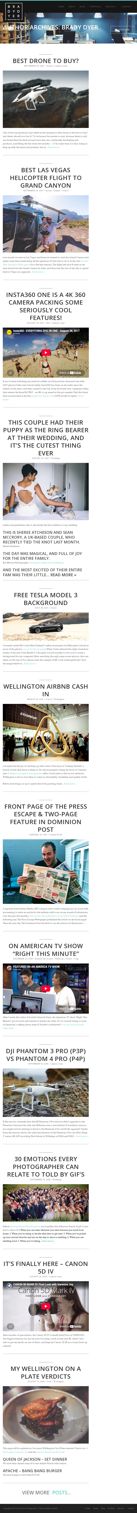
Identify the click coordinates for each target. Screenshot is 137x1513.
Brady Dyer (80, 27)
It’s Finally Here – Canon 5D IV (45, 1267)
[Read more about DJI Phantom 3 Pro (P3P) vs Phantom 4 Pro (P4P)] (46, 1092)
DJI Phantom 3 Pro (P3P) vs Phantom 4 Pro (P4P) (46, 1055)
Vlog (76, 959)
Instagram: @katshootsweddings (47, 562)
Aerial (49, 66)
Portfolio (95, 6)
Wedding (55, 458)
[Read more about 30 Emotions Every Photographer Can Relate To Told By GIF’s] (46, 1203)
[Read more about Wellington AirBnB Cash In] (46, 732)
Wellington (59, 699)
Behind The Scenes (44, 959)
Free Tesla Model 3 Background (46, 599)
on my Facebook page (34, 649)
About (71, 6)
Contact (126, 6)
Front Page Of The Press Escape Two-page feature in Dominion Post (45, 818)
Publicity (59, 959)
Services (110, 6)
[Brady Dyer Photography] (13, 11)
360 (48, 323)
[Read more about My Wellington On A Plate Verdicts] (46, 1414)
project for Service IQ (42, 396)
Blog (82, 6)
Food (49, 1382)
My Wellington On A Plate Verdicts (46, 1372)
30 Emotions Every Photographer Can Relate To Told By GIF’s (46, 1166)
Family (57, 191)
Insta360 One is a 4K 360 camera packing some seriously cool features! (45, 306)
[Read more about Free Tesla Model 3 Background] (46, 627)
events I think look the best (50, 1452)
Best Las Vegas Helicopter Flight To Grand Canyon (46, 177)
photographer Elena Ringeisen (25, 1226)
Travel (65, 191)
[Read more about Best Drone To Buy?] (46, 99)
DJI (53, 143)
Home (61, 6)
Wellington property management (24, 773)
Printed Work (55, 835)
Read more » (54, 147)
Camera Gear (61, 66)
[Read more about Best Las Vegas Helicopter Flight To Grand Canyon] (46, 224)
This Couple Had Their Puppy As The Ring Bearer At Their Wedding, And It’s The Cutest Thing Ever (46, 437)
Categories (123, 30)
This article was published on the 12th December (53, 916)
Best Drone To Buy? (46, 60)
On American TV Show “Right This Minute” (46, 950)
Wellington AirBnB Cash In (45, 690)
